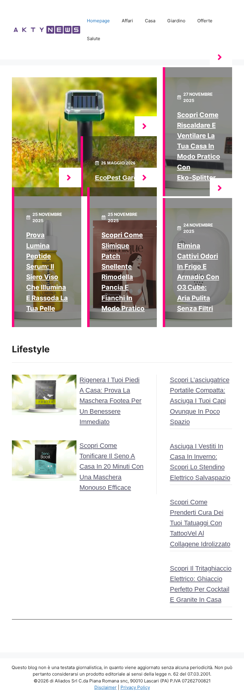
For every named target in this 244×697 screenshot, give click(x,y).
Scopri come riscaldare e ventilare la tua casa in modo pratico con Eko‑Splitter (198, 146)
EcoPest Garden (120, 177)
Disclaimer (105, 687)
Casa (150, 20)
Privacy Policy (135, 687)
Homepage (98, 20)
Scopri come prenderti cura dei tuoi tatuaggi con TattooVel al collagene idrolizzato (200, 523)
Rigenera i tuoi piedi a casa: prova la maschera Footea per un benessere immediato (110, 401)
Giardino (176, 20)
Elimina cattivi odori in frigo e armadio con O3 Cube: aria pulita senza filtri (198, 277)
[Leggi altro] (145, 126)
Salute (93, 38)
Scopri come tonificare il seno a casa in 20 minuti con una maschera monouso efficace (111, 466)
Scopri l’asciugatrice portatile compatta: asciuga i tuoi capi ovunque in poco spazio (199, 401)
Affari (127, 20)
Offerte (204, 20)
